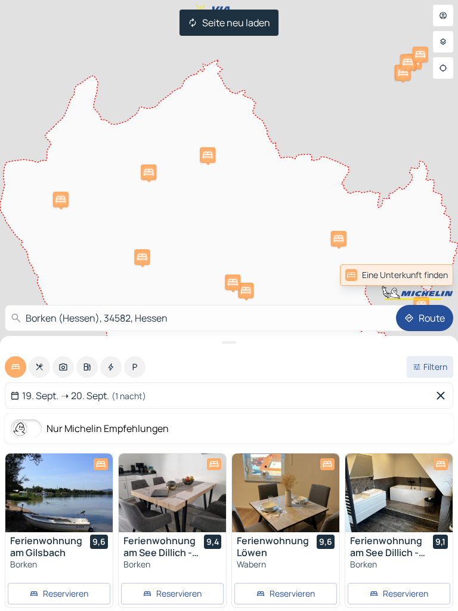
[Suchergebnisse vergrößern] (229, 342)
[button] (338, 238)
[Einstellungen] (443, 42)
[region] (59, 492)
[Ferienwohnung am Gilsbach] (59, 492)
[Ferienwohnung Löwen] (285, 492)
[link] (427, 275)
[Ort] (443, 68)
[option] (15, 367)
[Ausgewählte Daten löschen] (443, 395)
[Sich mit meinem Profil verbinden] (443, 15)
